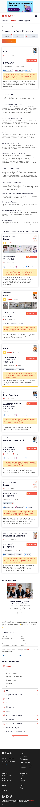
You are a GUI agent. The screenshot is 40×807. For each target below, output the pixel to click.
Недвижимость (6, 775)
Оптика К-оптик (7, 132)
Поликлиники (11, 680)
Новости (5, 20)
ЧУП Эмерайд (7, 220)
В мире (22, 783)
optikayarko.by (9, 323)
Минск (22, 775)
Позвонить (32, 61)
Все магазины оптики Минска (14, 656)
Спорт (22, 785)
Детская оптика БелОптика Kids (13, 153)
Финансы (5, 773)
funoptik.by (8, 554)
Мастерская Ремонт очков (11, 210)
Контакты (4, 764)
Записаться (7, 503)
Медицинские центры (14, 677)
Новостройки (25, 768)
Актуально (23, 773)
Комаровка (5, 27)
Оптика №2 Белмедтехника (12, 104)
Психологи (10, 687)
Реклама (23, 756)
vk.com (29, 70)
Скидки (20, 20)
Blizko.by (31, 800)
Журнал (27, 20)
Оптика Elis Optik (8, 94)
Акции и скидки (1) (9, 41)
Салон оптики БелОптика (11, 168)
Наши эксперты (26, 765)
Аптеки (9, 683)
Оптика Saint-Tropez (9, 202)
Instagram (20, 70)
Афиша (4, 783)
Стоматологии (11, 673)
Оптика (9, 670)
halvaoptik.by (9, 266)
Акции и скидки (9, 580)
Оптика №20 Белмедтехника (12, 118)
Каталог (13, 20)
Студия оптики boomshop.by (12, 182)
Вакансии (24, 759)
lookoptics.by (8, 70)
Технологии (5, 788)
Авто (3, 778)
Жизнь (4, 785)
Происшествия (6, 780)
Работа (22, 780)
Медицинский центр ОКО (11, 143)
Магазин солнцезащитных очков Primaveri (17, 194)
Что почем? (5, 790)
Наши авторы (25, 762)
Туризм (22, 778)
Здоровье (23, 788)
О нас (22, 753)
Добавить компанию (20, 737)
